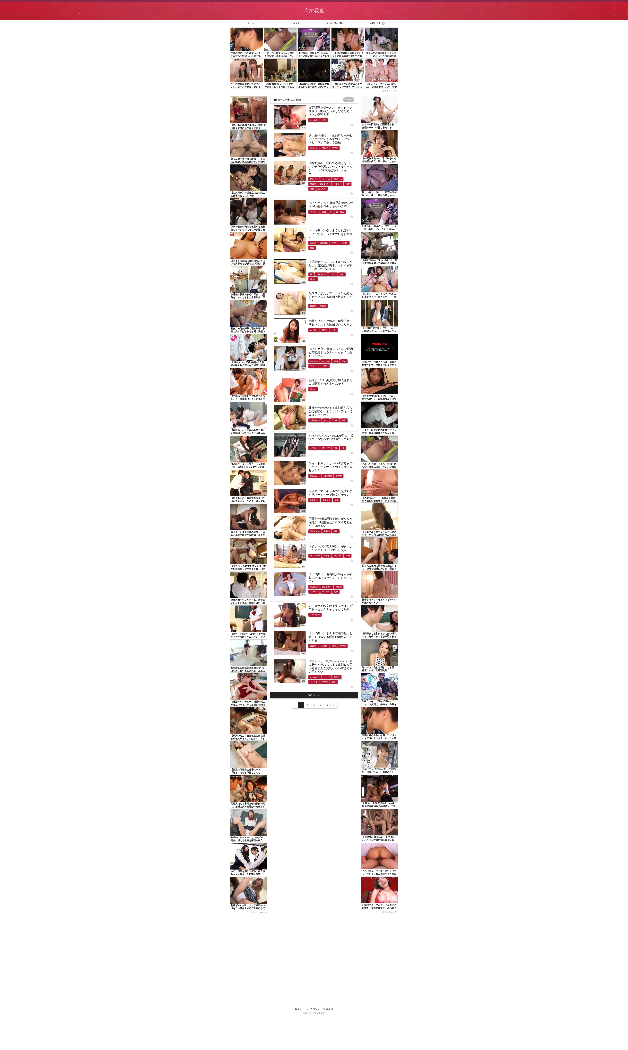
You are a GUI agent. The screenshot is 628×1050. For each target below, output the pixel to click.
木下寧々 (314, 330)
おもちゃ (322, 189)
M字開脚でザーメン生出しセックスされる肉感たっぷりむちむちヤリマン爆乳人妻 (330, 111)
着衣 (336, 591)
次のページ (314, 695)
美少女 (335, 148)
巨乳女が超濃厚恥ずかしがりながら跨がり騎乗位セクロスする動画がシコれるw (330, 522)
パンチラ (338, 184)
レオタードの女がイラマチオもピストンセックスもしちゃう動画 (330, 607)
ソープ (327, 677)
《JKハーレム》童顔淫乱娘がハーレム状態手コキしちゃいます (330, 204)
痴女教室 (320, 1013)
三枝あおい (315, 420)
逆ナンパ (338, 555)
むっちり (314, 120)
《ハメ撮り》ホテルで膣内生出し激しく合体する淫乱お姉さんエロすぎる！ (330, 637)
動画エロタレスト (390, 91)
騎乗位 (325, 148)
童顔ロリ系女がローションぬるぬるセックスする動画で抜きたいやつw (330, 297)
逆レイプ (314, 179)
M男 (336, 448)
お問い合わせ (326, 1009)
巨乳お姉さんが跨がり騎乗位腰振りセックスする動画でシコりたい (330, 322)
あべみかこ (315, 677)
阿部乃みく (315, 476)
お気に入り (377, 23)
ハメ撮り (344, 243)
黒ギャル (338, 179)
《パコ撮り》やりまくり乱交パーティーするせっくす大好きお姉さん (330, 234)
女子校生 (340, 212)
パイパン (314, 361)
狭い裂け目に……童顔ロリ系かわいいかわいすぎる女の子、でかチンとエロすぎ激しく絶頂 (330, 139)
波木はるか (315, 555)
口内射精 (324, 243)
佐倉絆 (313, 306)
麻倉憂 (313, 646)
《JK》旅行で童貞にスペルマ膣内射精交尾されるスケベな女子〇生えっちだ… (330, 352)
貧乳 (344, 420)
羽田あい (314, 587)
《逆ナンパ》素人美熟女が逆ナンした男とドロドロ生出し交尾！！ (330, 548)
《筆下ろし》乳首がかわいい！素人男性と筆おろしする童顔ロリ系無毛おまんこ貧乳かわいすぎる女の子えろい (330, 666)
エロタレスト (293, 23)
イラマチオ (315, 615)
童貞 (336, 361)
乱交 (312, 189)
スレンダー (325, 184)
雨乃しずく (315, 531)
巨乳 (324, 120)
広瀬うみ (314, 148)
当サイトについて (303, 1009)
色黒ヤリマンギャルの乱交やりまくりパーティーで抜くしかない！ (330, 492)
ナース (333, 274)
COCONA (314, 500)
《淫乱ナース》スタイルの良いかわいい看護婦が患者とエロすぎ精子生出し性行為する (330, 265)
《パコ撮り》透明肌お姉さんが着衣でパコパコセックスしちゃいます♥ (330, 578)
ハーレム (326, 179)
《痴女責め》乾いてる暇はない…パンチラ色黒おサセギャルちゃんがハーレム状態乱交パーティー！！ (330, 168)
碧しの (313, 243)
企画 (348, 555)
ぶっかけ (314, 591)
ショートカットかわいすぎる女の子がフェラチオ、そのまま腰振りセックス (330, 467)
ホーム (250, 23)
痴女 (348, 184)
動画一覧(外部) (335, 23)
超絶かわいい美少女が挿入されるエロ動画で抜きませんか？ (330, 382)
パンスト (314, 448)
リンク (316, 1009)
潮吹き (327, 555)
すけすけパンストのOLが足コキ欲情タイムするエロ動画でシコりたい (331, 439)
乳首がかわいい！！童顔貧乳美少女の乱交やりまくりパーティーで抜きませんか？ (330, 411)
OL (343, 448)
